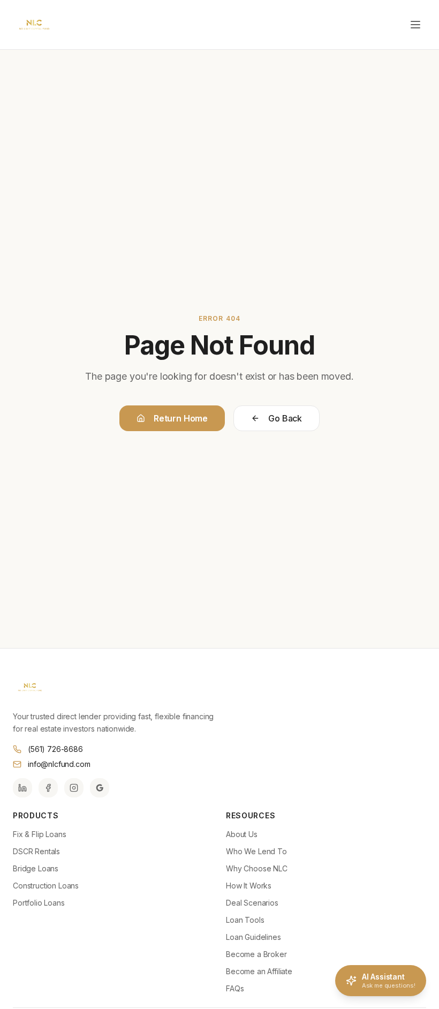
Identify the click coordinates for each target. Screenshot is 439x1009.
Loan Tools (245, 919)
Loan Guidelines (253, 937)
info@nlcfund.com (59, 764)
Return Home (181, 418)
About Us (242, 834)
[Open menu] (415, 24)
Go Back (285, 418)
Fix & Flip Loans (39, 834)
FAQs (235, 988)
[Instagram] (74, 787)
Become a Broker (256, 954)
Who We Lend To (256, 851)
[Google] (99, 787)
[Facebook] (48, 787)
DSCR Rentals (36, 851)
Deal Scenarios (252, 902)
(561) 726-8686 (55, 749)
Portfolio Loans (39, 902)
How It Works (248, 885)
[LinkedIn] (22, 787)
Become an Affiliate (259, 971)
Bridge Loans (35, 868)
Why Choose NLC (256, 868)
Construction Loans (46, 885)
